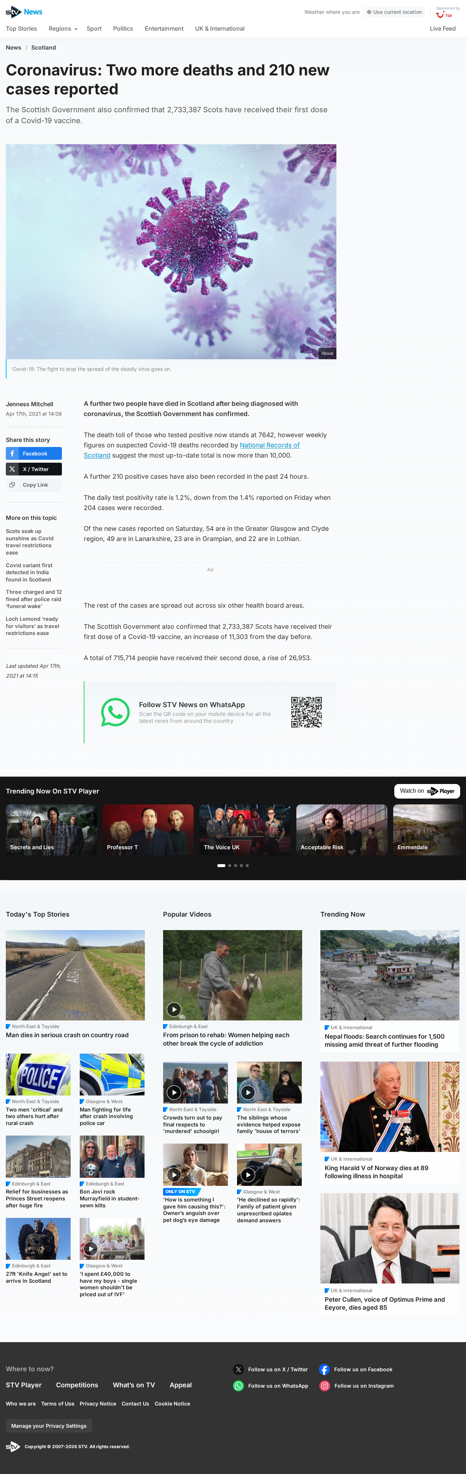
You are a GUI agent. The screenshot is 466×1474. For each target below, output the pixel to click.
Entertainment (164, 28)
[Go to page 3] (235, 865)
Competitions (77, 1385)
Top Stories (21, 28)
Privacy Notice (98, 1403)
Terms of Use (57, 1403)
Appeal (181, 1385)
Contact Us (135, 1403)
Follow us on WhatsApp (278, 1386)
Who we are (21, 1403)
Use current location (397, 12)
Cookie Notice (172, 1403)
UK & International (220, 28)
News (13, 47)
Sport (94, 28)
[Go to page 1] (221, 865)
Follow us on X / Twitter (278, 1369)
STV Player (24, 1385)
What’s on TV (134, 1385)
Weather (314, 12)
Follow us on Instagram (364, 1386)
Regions (60, 28)
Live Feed (443, 28)
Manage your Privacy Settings (49, 1426)
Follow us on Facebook (363, 1369)
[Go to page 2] (229, 865)
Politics (123, 28)
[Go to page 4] (241, 865)
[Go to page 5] (247, 865)
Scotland (43, 47)
